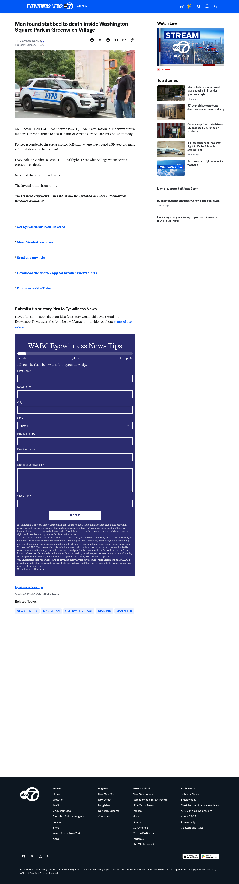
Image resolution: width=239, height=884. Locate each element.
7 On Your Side (62, 811)
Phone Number (26, 433)
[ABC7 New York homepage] (50, 6)
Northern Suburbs (108, 811)
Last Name (24, 386)
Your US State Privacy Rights (96, 869)
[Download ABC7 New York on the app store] (190, 856)
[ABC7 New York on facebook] (23, 856)
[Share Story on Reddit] (108, 40)
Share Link (24, 496)
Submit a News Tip (192, 794)
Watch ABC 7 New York (66, 833)
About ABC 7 (188, 816)
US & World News (143, 805)
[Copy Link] (132, 40)
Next (75, 515)
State (20, 417)
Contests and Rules (192, 827)
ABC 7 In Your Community (196, 811)
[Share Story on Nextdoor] (116, 40)
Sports (137, 822)
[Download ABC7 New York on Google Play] (210, 856)
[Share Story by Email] (124, 40)
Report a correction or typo (29, 587)
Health (136, 816)
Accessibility (188, 822)
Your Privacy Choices (45, 869)
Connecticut (105, 816)
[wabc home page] (29, 794)
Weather (58, 799)
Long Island (104, 805)
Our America (140, 827)
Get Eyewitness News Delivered (40, 226)
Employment (188, 799)
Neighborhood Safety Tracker (150, 799)
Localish (57, 822)
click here (38, 569)
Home (56, 794)
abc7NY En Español (144, 844)
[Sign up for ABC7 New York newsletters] (48, 856)
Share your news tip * (30, 464)
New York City (106, 794)
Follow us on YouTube (33, 288)
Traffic (56, 805)
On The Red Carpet (144, 833)
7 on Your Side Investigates (68, 816)
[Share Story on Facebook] (92, 40)
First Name (24, 370)
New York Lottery (143, 794)
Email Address (26, 449)
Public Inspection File (158, 869)
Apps (56, 839)
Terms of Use (118, 869)
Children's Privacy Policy (69, 869)
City (19, 402)
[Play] (190, 47)
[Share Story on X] (100, 40)
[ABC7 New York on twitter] (32, 856)
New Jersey (104, 799)
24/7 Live (82, 6)
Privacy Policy (26, 869)
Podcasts (138, 839)
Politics (137, 811)
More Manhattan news (35, 242)
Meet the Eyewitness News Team (200, 805)
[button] (22, 5)
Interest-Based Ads (136, 869)
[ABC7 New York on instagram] (40, 856)
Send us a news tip (31, 257)
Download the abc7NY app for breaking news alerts (57, 272)
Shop (56, 827)
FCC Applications (178, 869)
